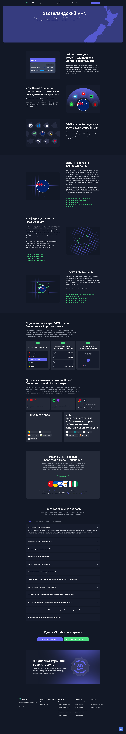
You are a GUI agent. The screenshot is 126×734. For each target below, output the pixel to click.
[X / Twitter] (23, 707)
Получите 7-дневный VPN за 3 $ (48, 639)
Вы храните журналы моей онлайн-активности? (44, 617)
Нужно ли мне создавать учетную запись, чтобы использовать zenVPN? (52, 579)
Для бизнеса (60, 3)
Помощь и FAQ (79, 707)
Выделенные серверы (64, 704)
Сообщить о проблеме (81, 701)
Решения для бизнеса (63, 701)
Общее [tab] (29, 521)
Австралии (81, 493)
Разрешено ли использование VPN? (40, 541)
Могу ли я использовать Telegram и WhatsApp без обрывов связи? (50, 602)
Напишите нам (79, 704)
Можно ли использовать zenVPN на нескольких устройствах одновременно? (54, 610)
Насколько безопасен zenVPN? (38, 556)
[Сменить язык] (72, 3)
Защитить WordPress (63, 710)
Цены (41, 3)
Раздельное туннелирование (65, 712)
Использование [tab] (57, 521)
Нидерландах (71, 493)
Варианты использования (81, 710)
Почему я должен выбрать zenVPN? (40, 549)
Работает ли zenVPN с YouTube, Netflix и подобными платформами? (51, 594)
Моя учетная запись (81, 3)
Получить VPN (95, 3)
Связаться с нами (95, 707)
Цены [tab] (47, 521)
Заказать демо (79, 715)
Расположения (50, 3)
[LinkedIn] (20, 707)
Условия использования (97, 704)
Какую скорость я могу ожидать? (39, 564)
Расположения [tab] (39, 521)
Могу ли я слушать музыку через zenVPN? (42, 587)
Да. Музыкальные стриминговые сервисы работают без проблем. (45, 588)
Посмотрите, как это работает (74, 639)
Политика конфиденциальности (99, 701)
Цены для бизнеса (63, 715)
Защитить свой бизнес (64, 707)
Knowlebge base (79, 712)
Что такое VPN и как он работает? (39, 527)
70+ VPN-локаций (54, 491)
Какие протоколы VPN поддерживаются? (42, 572)
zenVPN (31, 3)
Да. (51, 596)
